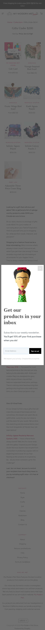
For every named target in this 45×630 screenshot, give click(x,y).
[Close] (40, 268)
